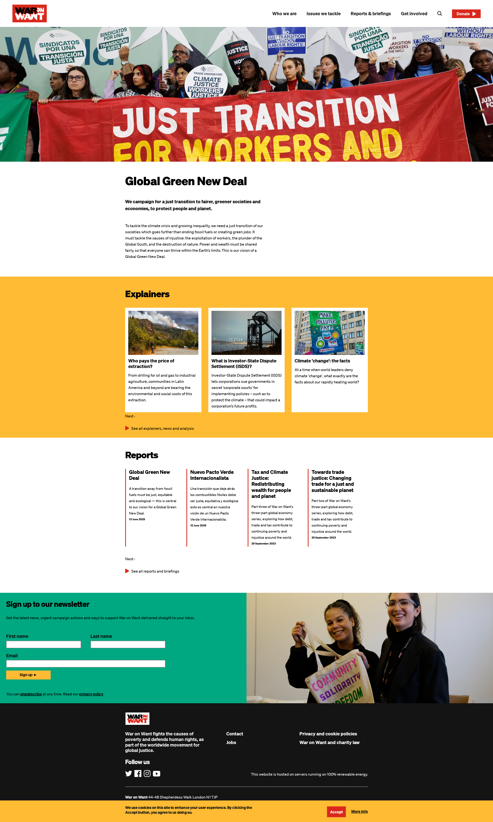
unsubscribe (31, 694)
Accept (336, 811)
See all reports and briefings (155, 571)
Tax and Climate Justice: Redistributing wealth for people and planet (271, 484)
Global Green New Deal (149, 475)
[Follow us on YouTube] (156, 773)
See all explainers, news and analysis (162, 428)
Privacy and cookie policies (328, 734)
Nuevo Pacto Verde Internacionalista (212, 475)
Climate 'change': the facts (322, 361)
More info (359, 811)
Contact (234, 734)
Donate (463, 13)
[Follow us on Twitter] (128, 773)
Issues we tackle (324, 13)
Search (439, 13)
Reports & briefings (371, 13)
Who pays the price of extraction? (151, 363)
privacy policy (91, 694)
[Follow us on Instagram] (147, 773)
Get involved (414, 13)
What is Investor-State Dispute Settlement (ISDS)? (243, 363)
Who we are (284, 13)
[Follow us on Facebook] (137, 773)
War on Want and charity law (329, 742)
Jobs (231, 742)
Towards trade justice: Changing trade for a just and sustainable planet (333, 481)
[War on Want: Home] (29, 13)
